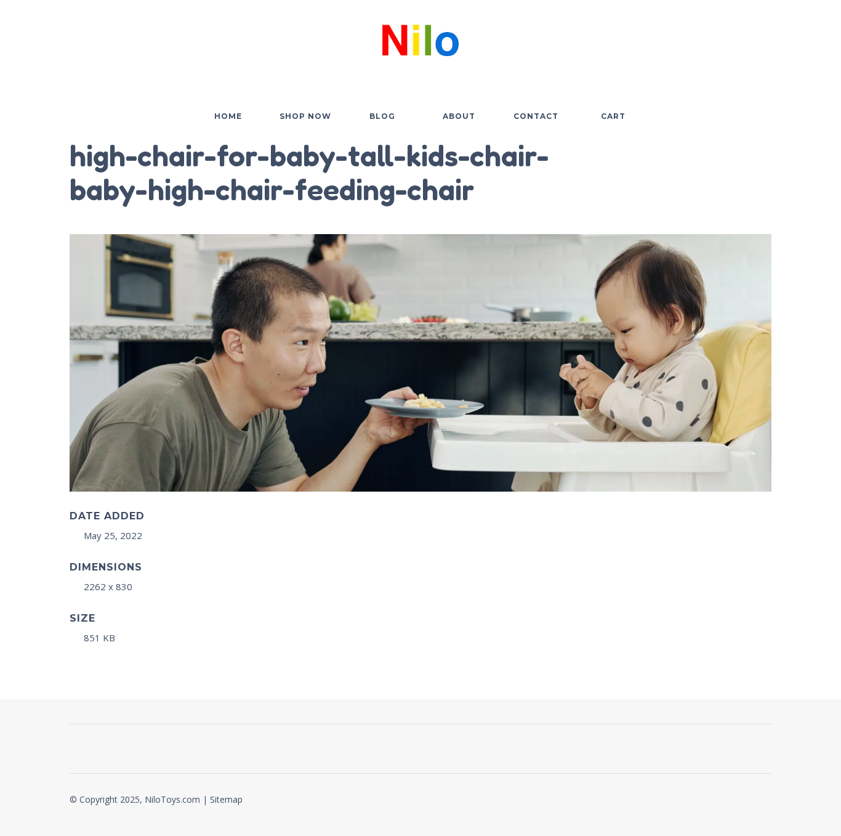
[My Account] (728, 37)
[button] (694, 37)
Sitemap (226, 799)
